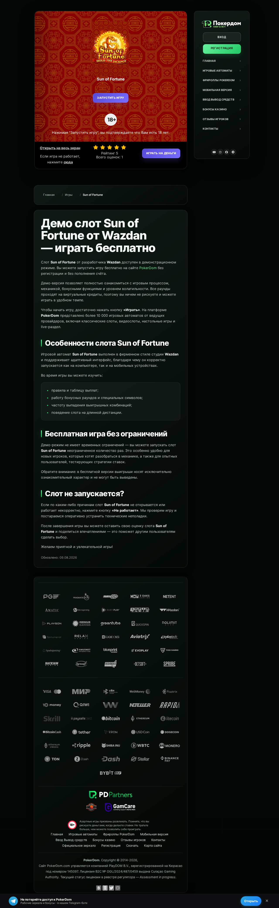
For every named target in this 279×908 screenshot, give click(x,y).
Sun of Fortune (93, 194)
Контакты (210, 128)
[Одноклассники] (105, 888)
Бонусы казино (215, 109)
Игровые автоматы (217, 70)
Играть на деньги (161, 153)
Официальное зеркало (79, 845)
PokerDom (148, 268)
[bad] (95, 147)
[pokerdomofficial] (227, 152)
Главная (209, 60)
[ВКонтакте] (98, 888)
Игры (68, 194)
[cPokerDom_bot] (233, 152)
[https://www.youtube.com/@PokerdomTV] (214, 152)
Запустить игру (110, 97)
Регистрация (222, 48)
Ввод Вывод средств (218, 99)
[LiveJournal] (124, 888)
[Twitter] (111, 888)
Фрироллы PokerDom (219, 80)
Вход (222, 37)
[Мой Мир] (117, 888)
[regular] (109, 147)
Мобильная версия (217, 90)
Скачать (132, 845)
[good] (116, 147)
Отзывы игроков (216, 119)
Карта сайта (153, 845)
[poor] (102, 147)
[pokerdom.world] (220, 152)
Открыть (251, 901)
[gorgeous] (123, 147)
